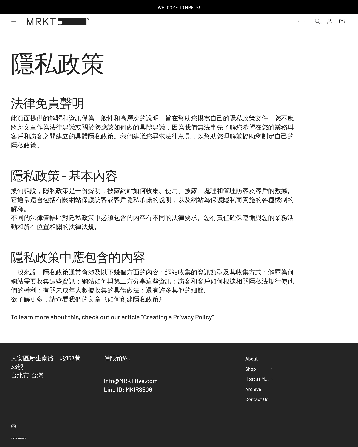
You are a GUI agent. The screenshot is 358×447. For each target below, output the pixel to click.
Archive (253, 389)
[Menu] (13, 21)
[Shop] (272, 369)
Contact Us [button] (256, 399)
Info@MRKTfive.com (131, 380)
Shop (250, 369)
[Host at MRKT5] (272, 379)
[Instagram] (13, 426)
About (251, 358)
